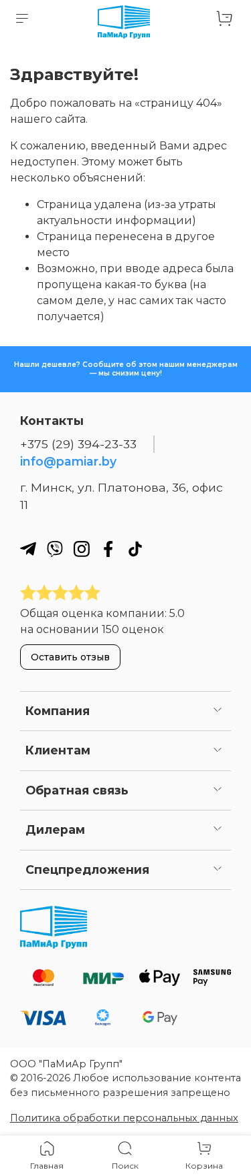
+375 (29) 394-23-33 (78, 444)
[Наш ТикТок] (135, 548)
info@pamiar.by (68, 461)
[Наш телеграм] (28, 548)
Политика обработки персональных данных (124, 1118)
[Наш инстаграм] (82, 548)
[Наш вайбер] (55, 548)
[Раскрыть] (217, 711)
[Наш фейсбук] (108, 548)
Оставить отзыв (70, 657)
